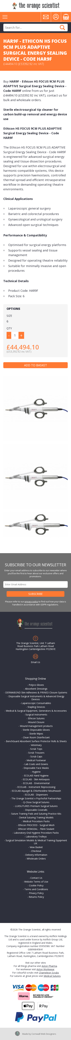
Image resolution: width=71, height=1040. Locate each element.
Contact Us (36, 877)
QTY (9, 328)
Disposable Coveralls (36, 809)
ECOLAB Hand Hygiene (36, 775)
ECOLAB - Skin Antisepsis (36, 779)
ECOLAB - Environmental (36, 783)
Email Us (35, 662)
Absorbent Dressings (36, 688)
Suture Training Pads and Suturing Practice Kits (36, 813)
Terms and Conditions (36, 889)
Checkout (36, 851)
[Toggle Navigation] (5, 17)
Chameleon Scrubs (49, 972)
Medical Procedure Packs (36, 821)
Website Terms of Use (36, 881)
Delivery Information (36, 854)
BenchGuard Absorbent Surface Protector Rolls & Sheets (36, 741)
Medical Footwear (36, 760)
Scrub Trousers (36, 752)
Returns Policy (36, 896)
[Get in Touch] (46, 17)
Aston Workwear (45, 969)
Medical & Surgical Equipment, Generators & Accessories (36, 710)
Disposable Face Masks (36, 767)
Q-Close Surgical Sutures (36, 802)
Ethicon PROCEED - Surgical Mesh (36, 825)
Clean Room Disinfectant (36, 737)
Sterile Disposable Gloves (36, 729)
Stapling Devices (36, 706)
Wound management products (36, 726)
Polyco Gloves (36, 684)
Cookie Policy (36, 885)
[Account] (56, 17)
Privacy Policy (36, 893)
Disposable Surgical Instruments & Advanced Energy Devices (36, 698)
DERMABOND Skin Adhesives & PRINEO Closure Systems (36, 692)
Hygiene (36, 771)
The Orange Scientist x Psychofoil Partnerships (36, 798)
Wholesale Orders (36, 858)
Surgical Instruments (36, 714)
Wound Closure (36, 722)
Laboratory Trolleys (36, 836)
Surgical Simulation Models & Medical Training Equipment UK (36, 842)
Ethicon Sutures (36, 718)
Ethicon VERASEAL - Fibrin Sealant (36, 828)
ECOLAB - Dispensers (36, 794)
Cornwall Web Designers (44, 1033)
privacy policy (31, 601)
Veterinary (36, 745)
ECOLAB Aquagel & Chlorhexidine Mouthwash (36, 790)
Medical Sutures (52, 976)
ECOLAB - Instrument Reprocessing (36, 787)
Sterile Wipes (36, 733)
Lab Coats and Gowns (36, 764)
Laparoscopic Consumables (36, 703)
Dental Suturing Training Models (36, 817)
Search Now (62, 27)
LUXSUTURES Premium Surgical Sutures (36, 806)
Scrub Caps (36, 756)
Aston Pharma (49, 966)
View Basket (36, 847)
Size (9, 316)
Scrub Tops (36, 748)
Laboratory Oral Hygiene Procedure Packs (36, 832)
